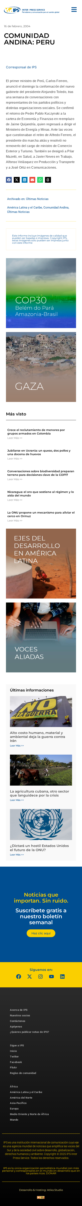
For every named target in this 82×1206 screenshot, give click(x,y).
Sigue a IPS (17, 1045)
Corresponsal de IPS (21, 67)
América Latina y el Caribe (24, 207)
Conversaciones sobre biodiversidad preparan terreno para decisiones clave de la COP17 (40, 473)
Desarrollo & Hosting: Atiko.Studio (41, 1190)
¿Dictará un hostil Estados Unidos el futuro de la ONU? (39, 848)
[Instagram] (41, 976)
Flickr (13, 1067)
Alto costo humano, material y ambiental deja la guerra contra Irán (37, 737)
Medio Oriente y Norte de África (29, 1114)
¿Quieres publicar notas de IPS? (29, 1031)
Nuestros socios (20, 1015)
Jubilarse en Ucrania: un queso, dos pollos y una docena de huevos (38, 452)
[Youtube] (52, 976)
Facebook (16, 1062)
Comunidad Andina (55, 207)
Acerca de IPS (19, 1009)
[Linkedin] (62, 976)
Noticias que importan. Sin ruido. (41, 897)
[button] (9, 180)
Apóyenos (16, 1026)
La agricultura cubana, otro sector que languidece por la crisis (39, 793)
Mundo (14, 1119)
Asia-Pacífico (18, 1103)
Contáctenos (17, 1021)
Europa (14, 1108)
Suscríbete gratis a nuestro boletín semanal (41, 916)
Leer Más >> (14, 437)
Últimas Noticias (37, 199)
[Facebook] (19, 976)
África (14, 1086)
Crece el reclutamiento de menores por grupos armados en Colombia (36, 431)
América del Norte (21, 1097)
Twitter (14, 1056)
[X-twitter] (30, 976)
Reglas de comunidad (23, 1073)
